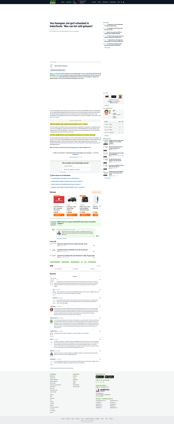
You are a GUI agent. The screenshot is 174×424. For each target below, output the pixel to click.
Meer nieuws (107, 47)
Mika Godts (52, 376)
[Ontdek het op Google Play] (109, 376)
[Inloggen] (123, 2)
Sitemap (111, 418)
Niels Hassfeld (58, 66)
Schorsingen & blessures (83, 2)
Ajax (51, 396)
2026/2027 (106, 124)
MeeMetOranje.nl (113, 407)
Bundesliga (75, 379)
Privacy (82, 418)
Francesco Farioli (53, 390)
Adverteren (68, 418)
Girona (51, 412)
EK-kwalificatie (76, 384)
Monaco (51, 405)
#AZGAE (96, 153)
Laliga (74, 381)
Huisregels (97, 418)
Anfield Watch (99, 407)
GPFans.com (113, 402)
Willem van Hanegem (55, 73)
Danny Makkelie (60, 75)
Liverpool (52, 403)
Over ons (63, 418)
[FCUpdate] (53, 2)
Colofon (102, 418)
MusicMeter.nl (113, 404)
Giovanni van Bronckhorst (55, 384)
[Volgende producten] (100, 206)
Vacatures (77, 418)
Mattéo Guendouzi (54, 379)
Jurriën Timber (53, 391)
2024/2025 (115, 102)
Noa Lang (52, 388)
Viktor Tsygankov (53, 381)
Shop (119, 2)
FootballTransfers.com (100, 400)
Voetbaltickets (113, 2)
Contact (72, 418)
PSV (51, 400)
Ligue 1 (74, 377)
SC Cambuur (52, 410)
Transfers (94, 2)
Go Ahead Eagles (84, 73)
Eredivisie (75, 376)
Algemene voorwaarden (89, 418)
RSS (106, 418)
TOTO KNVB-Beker (92, 262)
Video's (99, 2)
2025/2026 (106, 127)
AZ (81, 262)
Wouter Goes (52, 383)
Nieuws (62, 2)
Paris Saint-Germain (54, 407)
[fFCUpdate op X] (101, 382)
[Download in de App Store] (100, 376)
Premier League (76, 386)
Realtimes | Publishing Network (87, 421)
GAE (85, 262)
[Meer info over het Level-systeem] (100, 276)
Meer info (107, 105)
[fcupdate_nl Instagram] (98, 382)
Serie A (74, 383)
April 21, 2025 (79, 157)
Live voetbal (75, 2)
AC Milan (52, 401)
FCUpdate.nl (98, 402)
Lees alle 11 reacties (62, 238)
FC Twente (52, 408)
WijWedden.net (99, 405)
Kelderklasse (105, 2)
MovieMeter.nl (99, 404)
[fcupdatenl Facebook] (96, 382)
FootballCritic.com (114, 400)
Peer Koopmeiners (54, 76)
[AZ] (107, 97)
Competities (68, 2)
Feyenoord (52, 398)
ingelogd (55, 368)
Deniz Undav (52, 386)
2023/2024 (106, 132)
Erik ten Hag (52, 377)
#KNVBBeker (75, 154)
